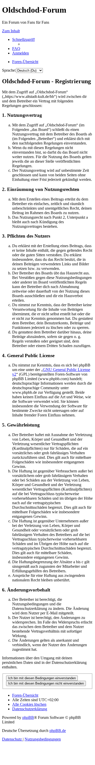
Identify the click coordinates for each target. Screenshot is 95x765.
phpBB (28, 717)
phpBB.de (57, 730)
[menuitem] (16, 48)
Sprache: (9, 70)
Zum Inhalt (11, 31)
